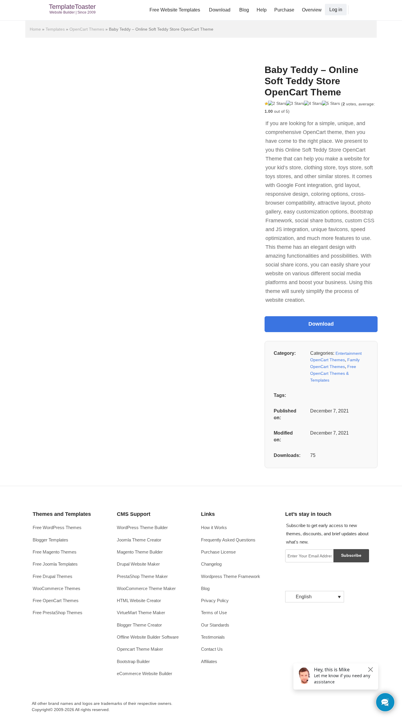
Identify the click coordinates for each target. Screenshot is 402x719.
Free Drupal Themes (52, 576)
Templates (55, 29)
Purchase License (218, 551)
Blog (244, 9)
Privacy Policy (215, 600)
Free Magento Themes (55, 551)
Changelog (211, 563)
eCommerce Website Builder (144, 673)
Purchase (284, 9)
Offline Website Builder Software (148, 637)
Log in (335, 9)
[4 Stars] (313, 104)
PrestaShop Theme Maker (142, 576)
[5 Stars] (331, 104)
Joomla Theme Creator (139, 539)
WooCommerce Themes (56, 588)
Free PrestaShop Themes (57, 612)
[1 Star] (266, 103)
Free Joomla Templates (55, 563)
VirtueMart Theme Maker (141, 612)
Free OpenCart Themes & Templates (333, 373)
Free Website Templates (174, 9)
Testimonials (213, 637)
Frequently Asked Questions (228, 539)
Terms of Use (214, 612)
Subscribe (351, 555)
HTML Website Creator (139, 600)
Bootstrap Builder (133, 661)
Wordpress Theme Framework (230, 576)
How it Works (214, 527)
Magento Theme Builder (140, 551)
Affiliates (209, 661)
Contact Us (212, 649)
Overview (312, 9)
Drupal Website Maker (138, 563)
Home (35, 29)
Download (219, 9)
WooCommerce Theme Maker (146, 588)
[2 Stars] (277, 104)
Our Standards (215, 624)
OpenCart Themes (86, 29)
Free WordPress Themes (57, 527)
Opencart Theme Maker (140, 649)
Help (262, 9)
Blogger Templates (50, 539)
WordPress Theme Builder (142, 527)
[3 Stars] (295, 104)
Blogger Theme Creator (139, 624)
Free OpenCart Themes (56, 600)
